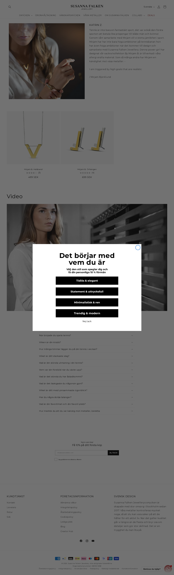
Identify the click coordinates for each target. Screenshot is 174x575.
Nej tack (87, 321)
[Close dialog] (138, 247)
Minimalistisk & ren (87, 302)
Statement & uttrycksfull (87, 291)
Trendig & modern (87, 313)
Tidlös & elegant (87, 280)
